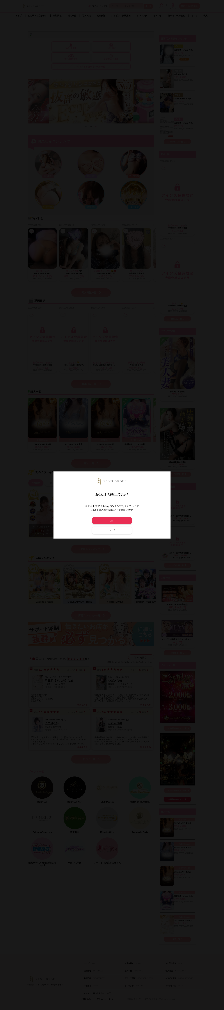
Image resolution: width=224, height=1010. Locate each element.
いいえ (112, 530)
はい (112, 520)
